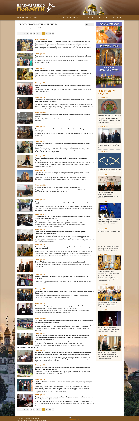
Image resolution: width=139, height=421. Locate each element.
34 (31, 33)
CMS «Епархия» (42, 420)
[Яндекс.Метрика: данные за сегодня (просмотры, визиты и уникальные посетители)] (74, 418)
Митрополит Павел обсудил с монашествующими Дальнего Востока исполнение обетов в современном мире (108, 355)
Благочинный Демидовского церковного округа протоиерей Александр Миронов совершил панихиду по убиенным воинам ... (62, 372)
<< (18, 33)
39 (46, 33)
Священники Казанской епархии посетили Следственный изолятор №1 (109, 145)
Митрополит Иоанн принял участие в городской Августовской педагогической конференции (109, 329)
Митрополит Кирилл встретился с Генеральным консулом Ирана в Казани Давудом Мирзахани (109, 248)
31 (21, 33)
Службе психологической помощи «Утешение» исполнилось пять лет (109, 170)
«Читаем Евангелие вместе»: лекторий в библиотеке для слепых (57, 187)
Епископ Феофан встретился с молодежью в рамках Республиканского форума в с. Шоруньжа (108, 195)
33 (28, 33)
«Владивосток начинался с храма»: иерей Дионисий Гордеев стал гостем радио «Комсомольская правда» (109, 222)
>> (53, 33)
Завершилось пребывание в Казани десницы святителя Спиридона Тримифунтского (107, 304)
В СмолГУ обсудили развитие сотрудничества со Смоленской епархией (60, 262)
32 (24, 33)
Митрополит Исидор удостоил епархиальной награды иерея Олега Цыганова (62, 306)
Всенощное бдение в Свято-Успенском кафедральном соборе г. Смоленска (61, 70)
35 (34, 33)
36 (37, 33)
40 (50, 33)
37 (40, 33)
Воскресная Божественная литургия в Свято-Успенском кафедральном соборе (62, 41)
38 (43, 33)
